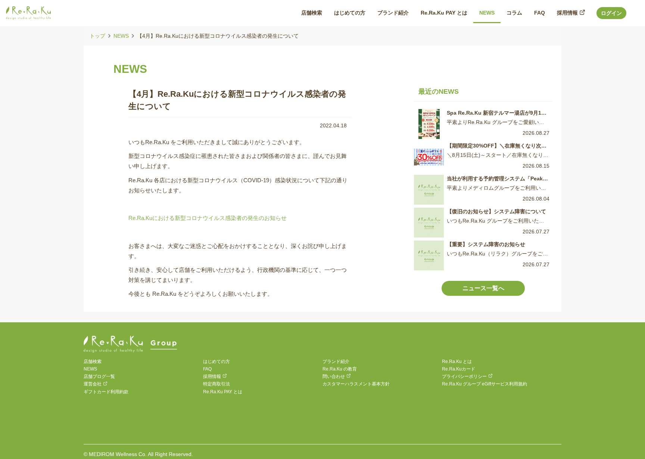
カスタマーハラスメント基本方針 (356, 384)
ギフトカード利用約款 (106, 391)
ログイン (611, 13)
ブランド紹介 (335, 361)
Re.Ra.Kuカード (458, 369)
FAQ (207, 369)
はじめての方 (216, 361)
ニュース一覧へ (483, 288)
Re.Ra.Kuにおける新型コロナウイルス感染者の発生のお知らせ (207, 218)
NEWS (121, 36)
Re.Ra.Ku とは (457, 361)
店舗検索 (93, 361)
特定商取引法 (216, 384)
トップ (97, 36)
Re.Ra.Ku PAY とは (222, 391)
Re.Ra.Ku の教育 (339, 369)
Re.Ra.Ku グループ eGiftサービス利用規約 (484, 384)
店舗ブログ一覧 (99, 376)
